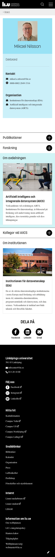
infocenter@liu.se (16, 367)
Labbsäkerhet (12, 472)
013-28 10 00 (14, 371)
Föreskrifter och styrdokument (19, 483)
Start (7, 12)
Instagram (15, 392)
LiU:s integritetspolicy (15, 527)
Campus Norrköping (15, 431)
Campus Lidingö (13, 436)
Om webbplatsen (13, 522)
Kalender (10, 457)
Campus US (11, 426)
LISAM (9, 508)
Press (8, 467)
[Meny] (51, 4)
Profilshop (10, 478)
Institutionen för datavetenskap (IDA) (26, 100)
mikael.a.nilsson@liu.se (20, 78)
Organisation (11, 462)
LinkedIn (15, 398)
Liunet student (12, 503)
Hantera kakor (12, 533)
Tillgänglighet (12, 538)
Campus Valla (12, 420)
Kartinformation (13, 415)
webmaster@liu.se (14, 547)
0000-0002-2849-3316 (20, 83)
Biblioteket (10, 451)
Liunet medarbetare (14, 498)
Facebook (15, 386)
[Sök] (42, 4)
